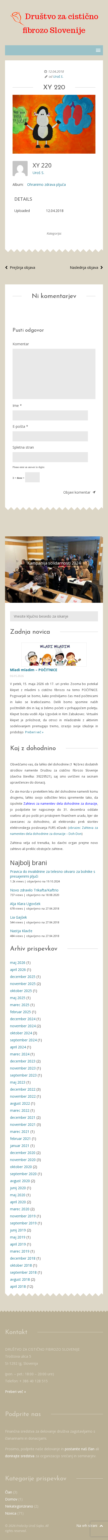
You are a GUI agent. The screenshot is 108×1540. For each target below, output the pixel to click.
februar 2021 (20, 1138)
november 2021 (23, 1124)
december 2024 (22, 1018)
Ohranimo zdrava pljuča (46, 184)
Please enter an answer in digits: (29, 467)
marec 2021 (19, 1131)
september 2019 (23, 1223)
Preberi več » (33, 732)
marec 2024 (19, 1054)
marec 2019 (19, 1251)
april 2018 (18, 1286)
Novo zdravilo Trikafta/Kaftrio (34, 890)
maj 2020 (17, 1194)
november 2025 (23, 983)
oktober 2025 (21, 990)
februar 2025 (20, 1011)
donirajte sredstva (19, 1455)
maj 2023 (17, 1082)
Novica (10, 1513)
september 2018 (23, 1272)
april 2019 (18, 1244)
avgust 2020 (20, 1180)
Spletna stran (23, 447)
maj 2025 (17, 997)
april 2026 (18, 969)
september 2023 (23, 1075)
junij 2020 (18, 1187)
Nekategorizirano (19, 1506)
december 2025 (22, 976)
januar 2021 (19, 1145)
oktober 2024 (21, 1033)
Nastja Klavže (21, 930)
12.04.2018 (56, 71)
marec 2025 (19, 1004)
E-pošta (20, 426)
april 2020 (18, 1202)
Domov (11, 1499)
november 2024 (23, 1025)
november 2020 (23, 1159)
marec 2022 (19, 1110)
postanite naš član (79, 1448)
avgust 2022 (20, 1103)
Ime (17, 405)
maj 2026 (17, 962)
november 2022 (23, 1096)
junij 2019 (18, 1230)
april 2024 (18, 1047)
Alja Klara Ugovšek (25, 903)
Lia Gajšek (18, 917)
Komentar (21, 343)
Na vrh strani (87, 1525)
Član (8, 1492)
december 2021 (22, 1117)
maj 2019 (17, 1237)
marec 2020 (19, 1209)
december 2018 (22, 1258)
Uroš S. (58, 76)
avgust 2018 (20, 1279)
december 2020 (22, 1152)
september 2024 (23, 1040)
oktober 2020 (21, 1166)
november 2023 (23, 1068)
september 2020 (23, 1173)
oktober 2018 (21, 1265)
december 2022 (22, 1089)
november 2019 (23, 1216)
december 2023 (22, 1061)
